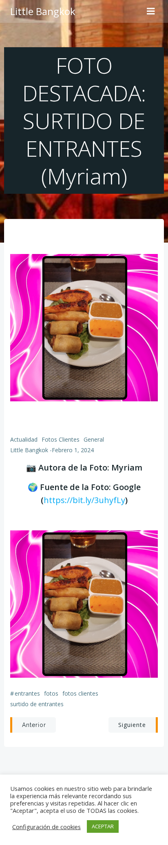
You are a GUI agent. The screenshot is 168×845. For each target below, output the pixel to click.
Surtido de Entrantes (37, 704)
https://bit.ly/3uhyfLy (84, 500)
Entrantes (27, 693)
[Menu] (151, 11)
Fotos (51, 693)
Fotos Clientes (61, 439)
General (94, 439)
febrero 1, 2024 (73, 450)
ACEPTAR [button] (103, 826)
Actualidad (24, 439)
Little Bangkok (29, 450)
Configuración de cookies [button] (46, 827)
